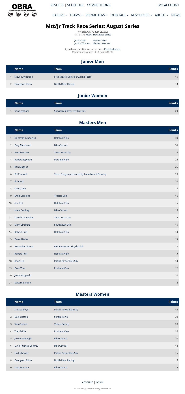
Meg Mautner (21, 367)
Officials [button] (118, 15)
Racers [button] (59, 15)
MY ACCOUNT (168, 5)
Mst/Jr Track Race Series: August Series (92, 26)
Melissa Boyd (21, 309)
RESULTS (57, 5)
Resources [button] (140, 15)
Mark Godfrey (21, 210)
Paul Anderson (112, 49)
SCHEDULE (75, 5)
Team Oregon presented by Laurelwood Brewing (80, 174)
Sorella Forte (61, 316)
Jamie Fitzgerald (22, 275)
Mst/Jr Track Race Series (98, 34)
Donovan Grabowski (25, 137)
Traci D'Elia (20, 331)
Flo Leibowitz (21, 353)
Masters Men (100, 40)
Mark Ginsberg (22, 224)
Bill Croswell (20, 174)
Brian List (19, 260)
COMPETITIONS (98, 5)
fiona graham (21, 111)
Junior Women (82, 43)
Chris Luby (20, 188)
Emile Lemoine (22, 195)
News (175, 15)
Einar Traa (19, 268)
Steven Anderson (23, 76)
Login (99, 382)
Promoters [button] (96, 15)
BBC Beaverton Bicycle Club (68, 246)
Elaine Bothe (21, 316)
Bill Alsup (19, 181)
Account (87, 382)
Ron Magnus (21, 166)
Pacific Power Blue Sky (66, 260)
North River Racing (64, 84)
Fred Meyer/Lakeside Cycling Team (72, 76)
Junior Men (80, 40)
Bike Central (60, 145)
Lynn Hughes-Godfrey (26, 345)
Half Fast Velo (61, 137)
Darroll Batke (21, 239)
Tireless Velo (60, 195)
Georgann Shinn (23, 84)
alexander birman (23, 246)
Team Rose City (62, 152)
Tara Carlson (20, 324)
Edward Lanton (22, 282)
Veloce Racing (61, 324)
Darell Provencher (24, 217)
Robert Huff (20, 232)
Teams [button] (75, 15)
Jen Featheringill (22, 338)
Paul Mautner (21, 152)
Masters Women (102, 43)
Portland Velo (61, 159)
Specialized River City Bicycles (69, 111)
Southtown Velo (63, 224)
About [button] (161, 15)
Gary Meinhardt (22, 145)
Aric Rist (18, 203)
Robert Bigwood (23, 159)
